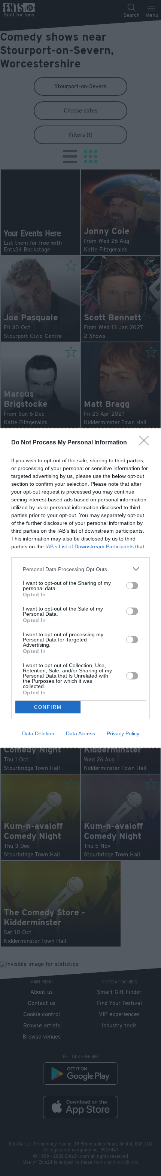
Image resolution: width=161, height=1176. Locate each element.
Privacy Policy (123, 733)
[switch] (132, 585)
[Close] (146, 443)
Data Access (80, 733)
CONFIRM (48, 707)
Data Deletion (38, 733)
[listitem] (80, 569)
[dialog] (80, 588)
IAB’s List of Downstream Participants (89, 546)
